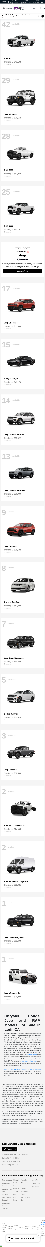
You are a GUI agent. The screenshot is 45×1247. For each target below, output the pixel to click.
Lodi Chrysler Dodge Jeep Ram (5, 1228)
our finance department (29, 1061)
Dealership (37, 1175)
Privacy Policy (10, 1227)
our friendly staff (31, 1055)
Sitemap (21, 1227)
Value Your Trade (22, 271)
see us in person (35, 1069)
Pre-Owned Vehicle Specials (6, 1205)
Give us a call (8, 1069)
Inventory (7, 1175)
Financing (26, 1175)
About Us (35, 1180)
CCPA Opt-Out (38, 1228)
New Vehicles (7, 1180)
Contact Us (11, 1149)
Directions (35, 1187)
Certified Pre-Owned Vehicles (7, 1191)
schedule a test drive (20, 1069)
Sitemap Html (27, 1227)
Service (17, 1175)
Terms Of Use (16, 1228)
